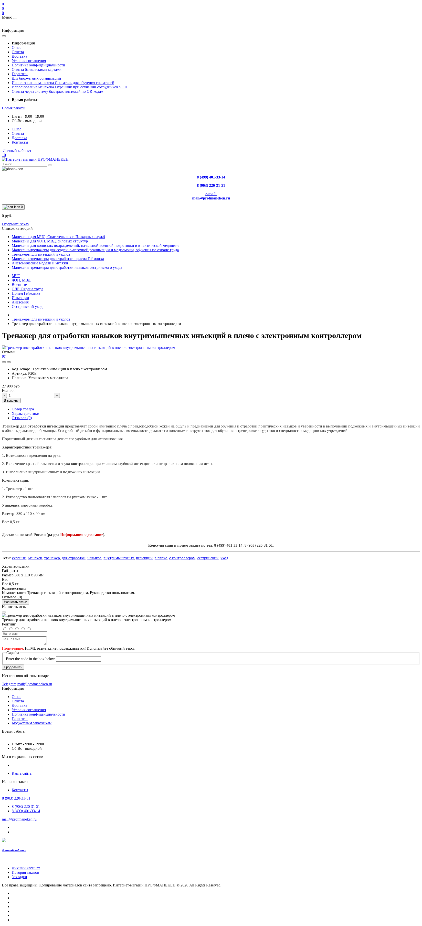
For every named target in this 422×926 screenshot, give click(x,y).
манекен (35, 558)
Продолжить (13, 667)
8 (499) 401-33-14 (26, 811)
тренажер (52, 558)
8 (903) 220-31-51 (26, 806)
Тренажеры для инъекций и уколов (41, 319)
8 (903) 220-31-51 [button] (16, 798)
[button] (13, 108)
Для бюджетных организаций (36, 78)
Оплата (18, 52)
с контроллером (182, 558)
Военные (19, 284)
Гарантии (20, 74)
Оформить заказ (15, 224)
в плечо (161, 558)
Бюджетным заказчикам (32, 723)
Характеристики (25, 413)
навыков (94, 558)
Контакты (20, 142)
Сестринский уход (27, 306)
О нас (16, 47)
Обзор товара (23, 409)
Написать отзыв (15, 602)
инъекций (144, 558)
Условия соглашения (29, 61)
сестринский (208, 558)
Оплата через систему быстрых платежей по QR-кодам (57, 91)
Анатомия (20, 302)
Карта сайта (22, 773)
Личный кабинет (14, 850)
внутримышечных (119, 558)
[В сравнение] (9, 362)
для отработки (73, 558)
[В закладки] (4, 362)
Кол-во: (8, 390)
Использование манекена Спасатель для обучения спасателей (63, 83)
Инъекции (20, 298)
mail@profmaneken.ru (19, 819)
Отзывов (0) (22, 418)
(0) (4, 356)
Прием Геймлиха (26, 293)
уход (224, 558)
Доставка (19, 56)
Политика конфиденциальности (38, 65)
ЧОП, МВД (21, 280)
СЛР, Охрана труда (27, 289)
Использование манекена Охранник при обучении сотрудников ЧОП (69, 87)
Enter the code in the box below (30, 659)
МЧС (16, 276)
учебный (19, 558)
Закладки (19, 877)
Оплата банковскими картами (37, 69)
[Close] (4, 612)
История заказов (25, 872)
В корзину (11, 400)
